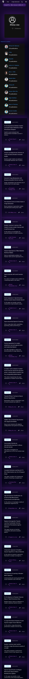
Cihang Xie (11, 85)
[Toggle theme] (22, 2)
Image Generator (16, 1)
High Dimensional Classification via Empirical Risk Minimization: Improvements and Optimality (13, 497)
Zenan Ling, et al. (12, 139)
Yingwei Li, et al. (13, 537)
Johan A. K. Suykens (14, 65)
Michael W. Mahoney (14, 45)
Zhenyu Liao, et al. (13, 165)
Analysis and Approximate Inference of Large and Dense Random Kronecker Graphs (14, 154)
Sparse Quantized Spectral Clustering (13, 321)
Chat (8, 1)
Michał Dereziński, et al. (13, 285)
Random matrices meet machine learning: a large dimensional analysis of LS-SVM (14, 646)
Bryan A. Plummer (13, 104)
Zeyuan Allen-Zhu (13, 91)
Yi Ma (10, 52)
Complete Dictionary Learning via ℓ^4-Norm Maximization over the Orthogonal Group (14, 472)
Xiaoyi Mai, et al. (13, 508)
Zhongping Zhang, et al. (12, 188)
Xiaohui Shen (12, 78)
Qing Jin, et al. (12, 407)
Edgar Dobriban (13, 98)
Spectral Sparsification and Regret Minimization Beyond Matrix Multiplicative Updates (12, 671)
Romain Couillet (13, 111)
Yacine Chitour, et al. (12, 560)
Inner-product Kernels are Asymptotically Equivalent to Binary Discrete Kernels (13, 445)
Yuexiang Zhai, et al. (12, 482)
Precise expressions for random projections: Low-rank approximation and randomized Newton (13, 345)
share (23, 139)
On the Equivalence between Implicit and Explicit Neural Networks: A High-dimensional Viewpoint (13, 127)
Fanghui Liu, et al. (12, 308)
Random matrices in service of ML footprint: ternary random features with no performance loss (14, 227)
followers (18, 28)
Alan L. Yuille (12, 72)
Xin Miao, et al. (12, 212)
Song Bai (11, 58)
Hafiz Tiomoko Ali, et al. (12, 237)
